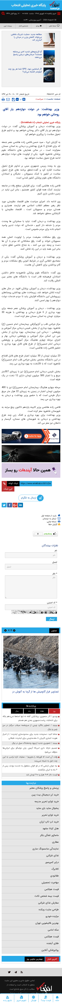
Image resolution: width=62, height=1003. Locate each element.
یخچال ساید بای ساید (47, 808)
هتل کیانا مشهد (50, 828)
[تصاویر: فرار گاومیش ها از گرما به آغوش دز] (31, 662)
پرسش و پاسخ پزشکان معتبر (44, 788)
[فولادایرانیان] (31, 436)
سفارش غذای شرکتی (48, 903)
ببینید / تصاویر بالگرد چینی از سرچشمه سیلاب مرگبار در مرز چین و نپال (30, 727)
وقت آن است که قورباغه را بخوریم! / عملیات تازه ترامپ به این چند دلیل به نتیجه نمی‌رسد (30, 759)
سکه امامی (53, 930)
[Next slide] (5, 630)
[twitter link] (9, 972)
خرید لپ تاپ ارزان (49, 822)
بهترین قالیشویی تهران (47, 923)
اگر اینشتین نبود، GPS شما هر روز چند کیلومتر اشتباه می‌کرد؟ (25, 70)
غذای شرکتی (52, 856)
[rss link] (22, 972)
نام (56, 550)
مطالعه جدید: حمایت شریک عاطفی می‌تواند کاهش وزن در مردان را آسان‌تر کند (26, 37)
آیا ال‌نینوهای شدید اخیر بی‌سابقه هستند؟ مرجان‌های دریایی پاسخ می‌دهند (27, 54)
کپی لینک (8, 489)
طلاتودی (54, 876)
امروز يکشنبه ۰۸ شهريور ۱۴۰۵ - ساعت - (38, 13)
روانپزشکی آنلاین (50, 950)
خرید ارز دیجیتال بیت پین (45, 795)
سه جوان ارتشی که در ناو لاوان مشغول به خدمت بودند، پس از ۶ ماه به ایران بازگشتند (30, 767)
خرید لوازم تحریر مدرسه (47, 801)
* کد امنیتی (52, 602)
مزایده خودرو (52, 916)
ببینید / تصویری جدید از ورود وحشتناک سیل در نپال (34, 743)
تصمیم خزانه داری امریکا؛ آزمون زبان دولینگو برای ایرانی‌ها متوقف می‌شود (30, 750)
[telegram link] (15, 972)
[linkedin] (20, 505)
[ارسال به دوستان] (8, 99)
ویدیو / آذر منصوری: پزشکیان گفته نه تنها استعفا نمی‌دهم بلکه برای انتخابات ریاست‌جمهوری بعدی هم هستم (30, 718)
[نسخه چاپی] (3, 99)
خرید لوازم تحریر (50, 815)
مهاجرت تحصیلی (50, 883)
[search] (4, 14)
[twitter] (4, 505)
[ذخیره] (13, 99)
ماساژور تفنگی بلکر (49, 835)
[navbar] (58, 13)
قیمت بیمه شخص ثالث (47, 896)
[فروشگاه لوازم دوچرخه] (31, 453)
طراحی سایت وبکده (49, 910)
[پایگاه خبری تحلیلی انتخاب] (54, 5)
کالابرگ (55, 869)
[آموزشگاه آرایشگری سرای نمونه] (31, 470)
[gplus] (15, 505)
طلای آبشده (53, 943)
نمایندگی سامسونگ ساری (45, 849)
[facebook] (9, 505)
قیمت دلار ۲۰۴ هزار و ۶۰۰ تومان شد (41, 774)
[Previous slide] (14, 630)
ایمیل (54, 562)
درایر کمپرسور (52, 862)
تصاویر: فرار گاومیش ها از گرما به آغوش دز (35, 692)
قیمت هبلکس (51, 889)
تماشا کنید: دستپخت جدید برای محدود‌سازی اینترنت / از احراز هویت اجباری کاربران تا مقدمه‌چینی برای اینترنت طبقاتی (30, 736)
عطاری (55, 842)
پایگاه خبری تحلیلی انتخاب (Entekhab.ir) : (40, 122)
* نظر (54, 573)
